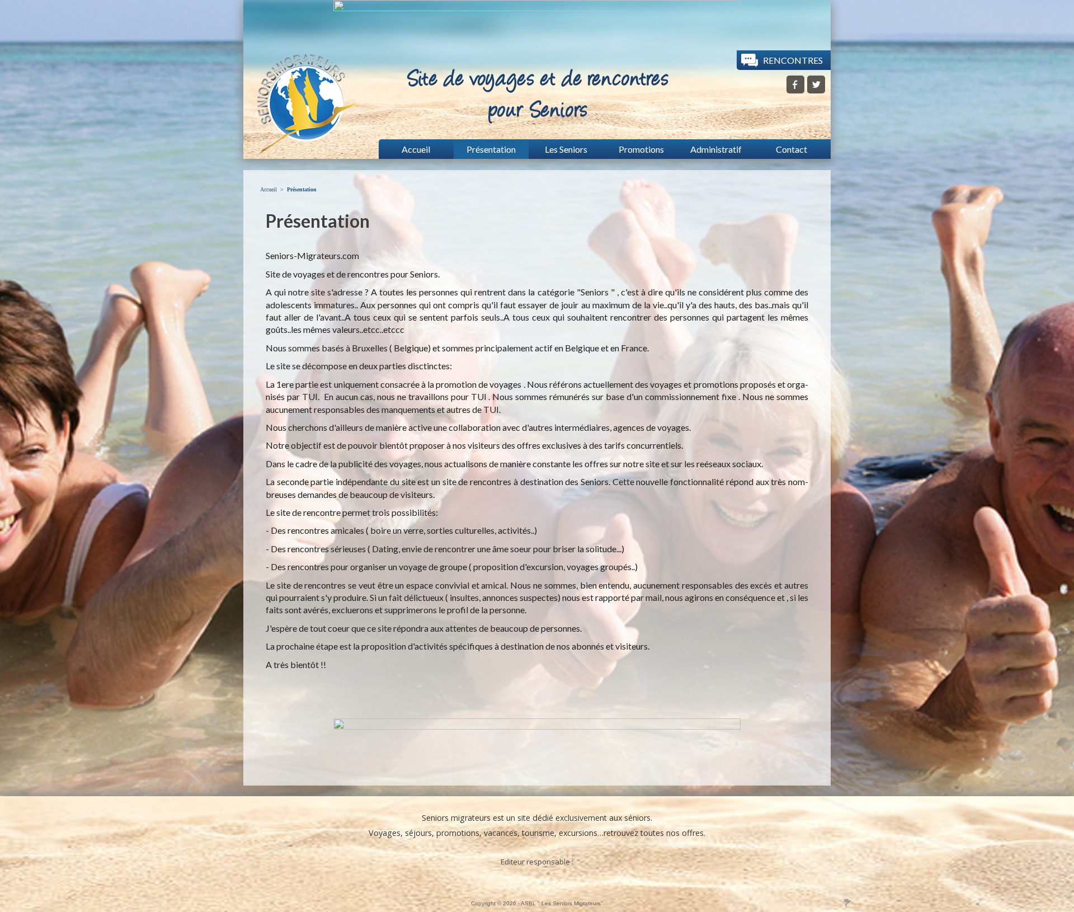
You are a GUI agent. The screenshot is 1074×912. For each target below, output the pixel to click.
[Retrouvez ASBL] (795, 89)
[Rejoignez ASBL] (816, 89)
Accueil (268, 189)
